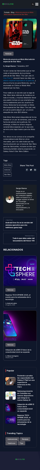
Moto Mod (7, 165)
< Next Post (9, 220)
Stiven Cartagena (12, 356)
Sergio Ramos (10, 66)
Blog (12, 12)
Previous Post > (30, 236)
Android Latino (12, 303)
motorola (7, 170)
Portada (6, 12)
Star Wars (7, 174)
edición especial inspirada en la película (18, 81)
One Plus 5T (8, 78)
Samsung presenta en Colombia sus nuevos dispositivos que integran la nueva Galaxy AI (25, 395)
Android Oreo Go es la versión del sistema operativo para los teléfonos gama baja (19, 225)
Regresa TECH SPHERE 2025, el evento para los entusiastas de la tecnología (18, 297)
